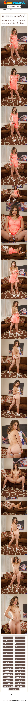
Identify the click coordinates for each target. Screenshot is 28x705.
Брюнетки (8, 653)
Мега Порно (20, 686)
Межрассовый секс (8, 674)
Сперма (20, 680)
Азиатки (8, 640)
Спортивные (8, 683)
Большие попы (20, 646)
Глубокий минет (20, 656)
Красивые (19, 665)
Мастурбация (20, 671)
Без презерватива (19, 643)
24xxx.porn (10, 694)
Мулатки (8, 677)
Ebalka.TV (14, 689)
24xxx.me (18, 6)
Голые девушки (8, 659)
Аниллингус (8, 643)
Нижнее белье (19, 677)
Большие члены (20, 649)
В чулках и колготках (20, 653)
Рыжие (8, 680)
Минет (19, 674)
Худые (20, 683)
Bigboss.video (11, 6)
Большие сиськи (8, 649)
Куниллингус (8, 668)
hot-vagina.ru (9, 700)
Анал (10, 9)
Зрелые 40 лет (8, 665)
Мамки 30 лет (8, 671)
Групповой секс (20, 659)
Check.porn (17, 694)
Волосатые (8, 656)
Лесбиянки (20, 668)
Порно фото (20, 637)
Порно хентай (8, 637)
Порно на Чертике (8, 686)
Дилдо (8, 662)
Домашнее (20, 662)
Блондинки (8, 646)
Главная (3, 9)
